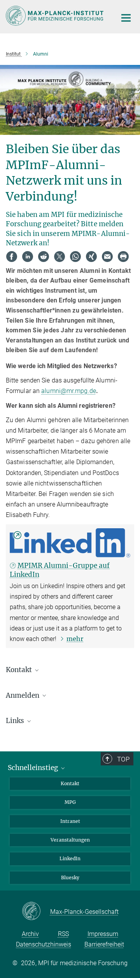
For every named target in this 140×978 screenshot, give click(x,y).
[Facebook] (12, 256)
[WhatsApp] (75, 256)
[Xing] (91, 256)
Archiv (30, 934)
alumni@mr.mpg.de (68, 391)
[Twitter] (59, 256)
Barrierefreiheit (104, 944)
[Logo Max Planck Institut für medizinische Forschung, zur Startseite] (55, 16)
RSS (63, 934)
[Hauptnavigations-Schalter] (126, 18)
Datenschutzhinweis (43, 944)
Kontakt (70, 783)
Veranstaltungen (70, 840)
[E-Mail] (107, 256)
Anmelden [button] (23, 695)
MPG (70, 802)
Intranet (70, 821)
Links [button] (16, 721)
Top (123, 759)
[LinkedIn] (27, 256)
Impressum (103, 934)
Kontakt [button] (19, 670)
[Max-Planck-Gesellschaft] (36, 911)
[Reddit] (43, 256)
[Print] (123, 256)
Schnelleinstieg (34, 768)
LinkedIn (70, 858)
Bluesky (70, 877)
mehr (74, 639)
